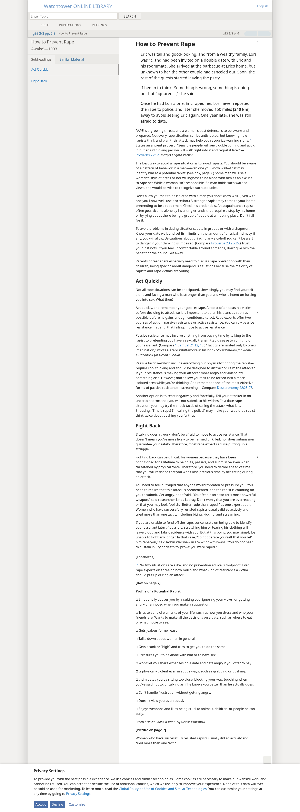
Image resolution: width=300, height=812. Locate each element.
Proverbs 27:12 (147, 155)
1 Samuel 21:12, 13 (189, 345)
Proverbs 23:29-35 (225, 243)
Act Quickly (39, 69)
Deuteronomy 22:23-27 (234, 387)
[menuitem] (267, 16)
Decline (57, 804)
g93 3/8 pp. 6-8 (44, 33)
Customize (77, 804)
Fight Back (39, 81)
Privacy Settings (78, 793)
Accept (41, 804)
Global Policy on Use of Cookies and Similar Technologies (163, 788)
